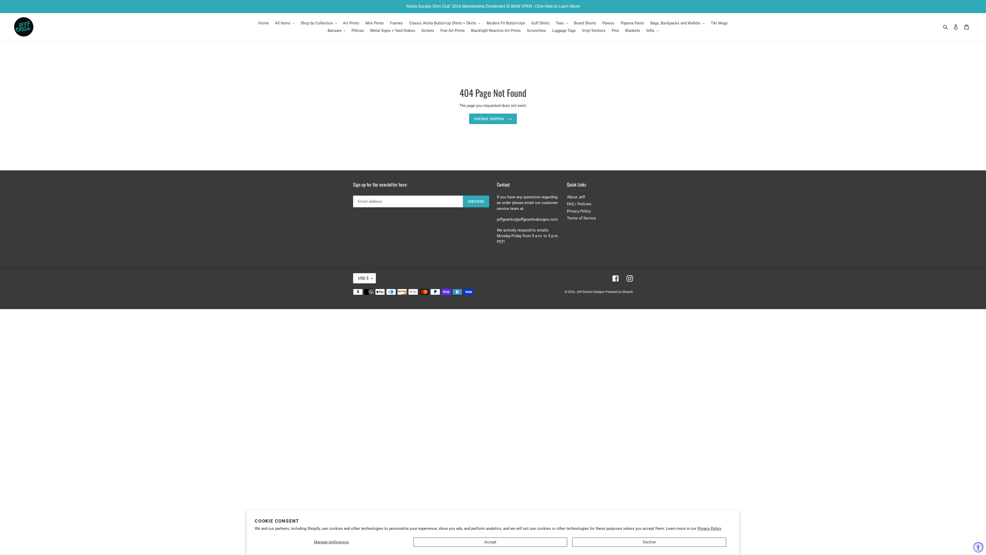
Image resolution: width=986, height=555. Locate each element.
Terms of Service (581, 218)
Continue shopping (489, 118)
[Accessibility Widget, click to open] (978, 547)
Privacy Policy (709, 528)
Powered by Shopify (619, 292)
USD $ (363, 278)
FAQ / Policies (579, 204)
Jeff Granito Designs (590, 292)
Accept (490, 542)
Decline (649, 542)
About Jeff (576, 197)
